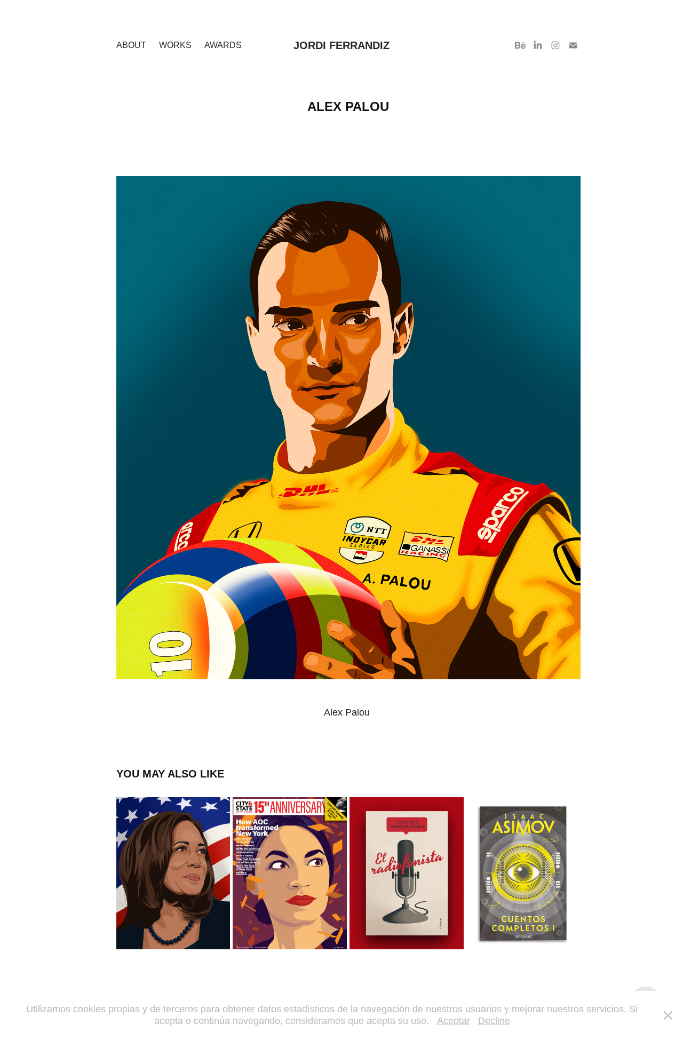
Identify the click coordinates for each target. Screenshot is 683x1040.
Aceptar (453, 1020)
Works (175, 45)
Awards (223, 45)
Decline (494, 1020)
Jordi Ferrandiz (341, 45)
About (131, 45)
